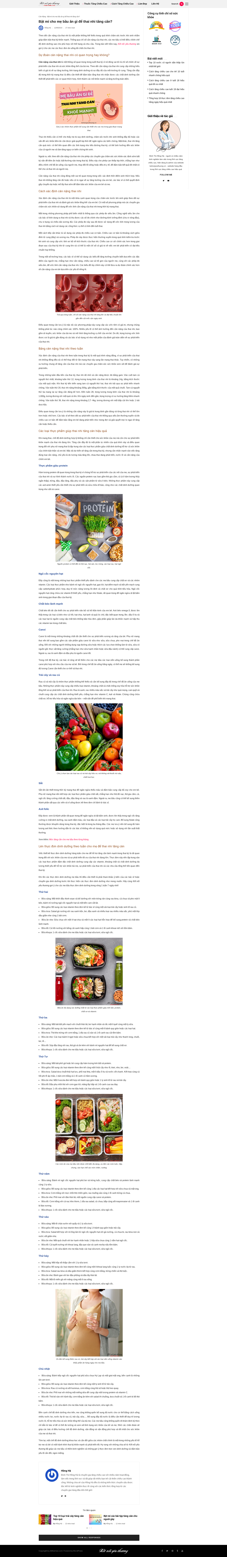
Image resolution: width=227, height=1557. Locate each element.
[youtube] (182, 1551)
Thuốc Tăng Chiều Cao (95, 4)
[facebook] (162, 1551)
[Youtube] (168, 181)
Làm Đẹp (142, 4)
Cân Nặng (42, 17)
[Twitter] (164, 181)
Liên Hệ (155, 4)
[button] (87, 1528)
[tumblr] (177, 1551)
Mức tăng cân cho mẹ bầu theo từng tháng (69, 839)
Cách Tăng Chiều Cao (123, 4)
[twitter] (167, 1551)
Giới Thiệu (74, 4)
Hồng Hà (48, 28)
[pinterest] (172, 1551)
